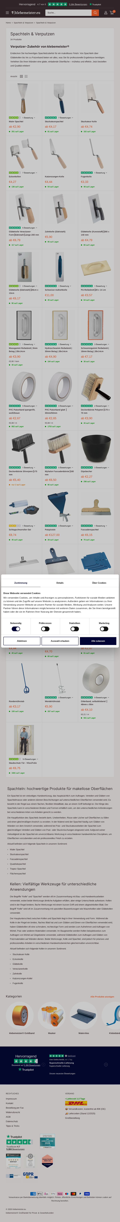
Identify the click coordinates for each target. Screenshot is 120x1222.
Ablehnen (22, 641)
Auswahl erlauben (60, 641)
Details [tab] (60, 583)
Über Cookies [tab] (99, 583)
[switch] (45, 629)
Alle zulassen (98, 641)
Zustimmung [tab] (20, 583)
